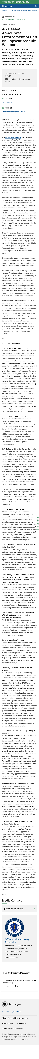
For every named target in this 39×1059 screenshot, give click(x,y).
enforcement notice (13, 137)
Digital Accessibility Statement (15, 1018)
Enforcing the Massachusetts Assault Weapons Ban (19, 11)
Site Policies (21, 1023)
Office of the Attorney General (13, 19)
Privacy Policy (7, 1023)
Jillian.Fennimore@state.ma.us (13, 111)
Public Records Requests (12, 1028)
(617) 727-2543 (7, 102)
